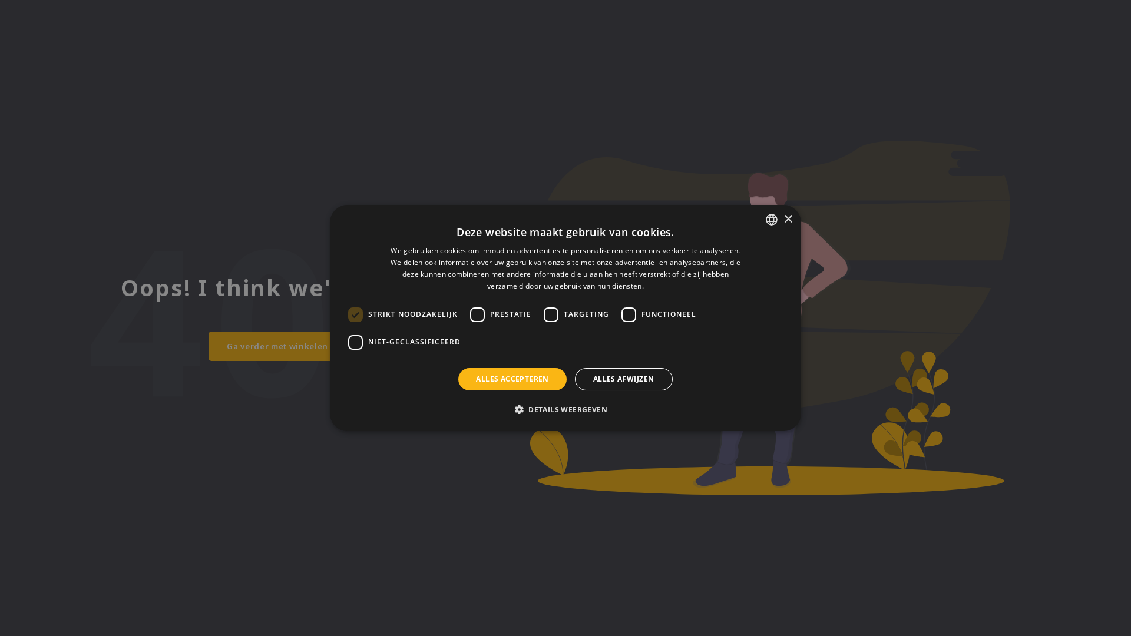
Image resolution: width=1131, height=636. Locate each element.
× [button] (787, 219)
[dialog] (565, 318)
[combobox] (772, 220)
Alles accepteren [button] (512, 379)
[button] (565, 409)
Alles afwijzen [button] (623, 379)
